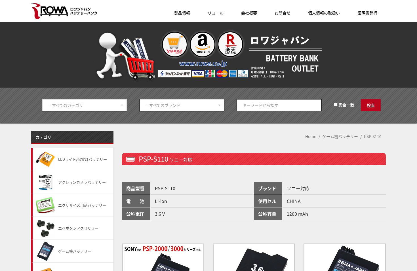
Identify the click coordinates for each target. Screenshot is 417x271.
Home (310, 136)
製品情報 (182, 13)
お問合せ (282, 13)
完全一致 (346, 104)
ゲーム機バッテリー (340, 136)
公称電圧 (135, 213)
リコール (216, 13)
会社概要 (249, 13)
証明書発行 (367, 13)
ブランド (267, 188)
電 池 (135, 201)
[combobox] (84, 105)
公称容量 (267, 213)
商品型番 (135, 188)
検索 (371, 105)
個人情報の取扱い (324, 13)
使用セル (267, 201)
